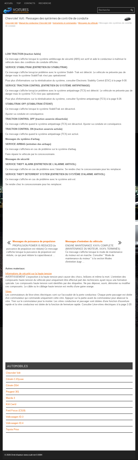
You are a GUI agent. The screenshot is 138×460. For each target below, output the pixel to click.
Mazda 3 (10, 398)
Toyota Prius (12, 429)
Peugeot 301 (12, 391)
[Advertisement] (69, 40)
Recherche (45, 3)
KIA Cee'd (11, 404)
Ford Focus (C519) (15, 410)
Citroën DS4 (12, 385)
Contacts (29, 3)
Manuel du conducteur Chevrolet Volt (35, 23)
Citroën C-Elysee (15, 379)
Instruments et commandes (65, 23)
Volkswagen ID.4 (14, 423)
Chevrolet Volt (11, 23)
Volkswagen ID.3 (14, 416)
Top (19, 3)
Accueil (8, 3)
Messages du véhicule (88, 23)
